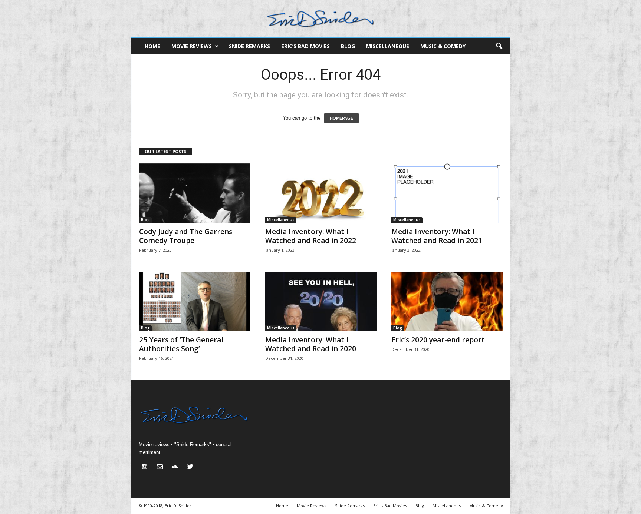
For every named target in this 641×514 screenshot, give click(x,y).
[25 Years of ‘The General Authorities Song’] (194, 301)
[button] (499, 46)
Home (152, 46)
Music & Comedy (443, 46)
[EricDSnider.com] (320, 18)
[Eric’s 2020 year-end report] (447, 301)
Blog (348, 46)
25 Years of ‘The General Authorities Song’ (181, 344)
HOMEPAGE (341, 118)
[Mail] (161, 467)
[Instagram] (146, 467)
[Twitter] (191, 467)
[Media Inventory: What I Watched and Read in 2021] (447, 193)
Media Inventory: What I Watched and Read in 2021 (436, 236)
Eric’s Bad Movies (305, 46)
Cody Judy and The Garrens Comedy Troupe (185, 236)
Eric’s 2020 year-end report (438, 340)
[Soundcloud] (176, 467)
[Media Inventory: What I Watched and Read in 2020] (321, 301)
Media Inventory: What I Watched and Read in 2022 (310, 236)
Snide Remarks (249, 46)
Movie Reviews (191, 46)
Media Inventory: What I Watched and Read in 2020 (310, 344)
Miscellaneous (387, 46)
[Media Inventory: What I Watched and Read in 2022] (321, 193)
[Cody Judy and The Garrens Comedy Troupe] (194, 193)
